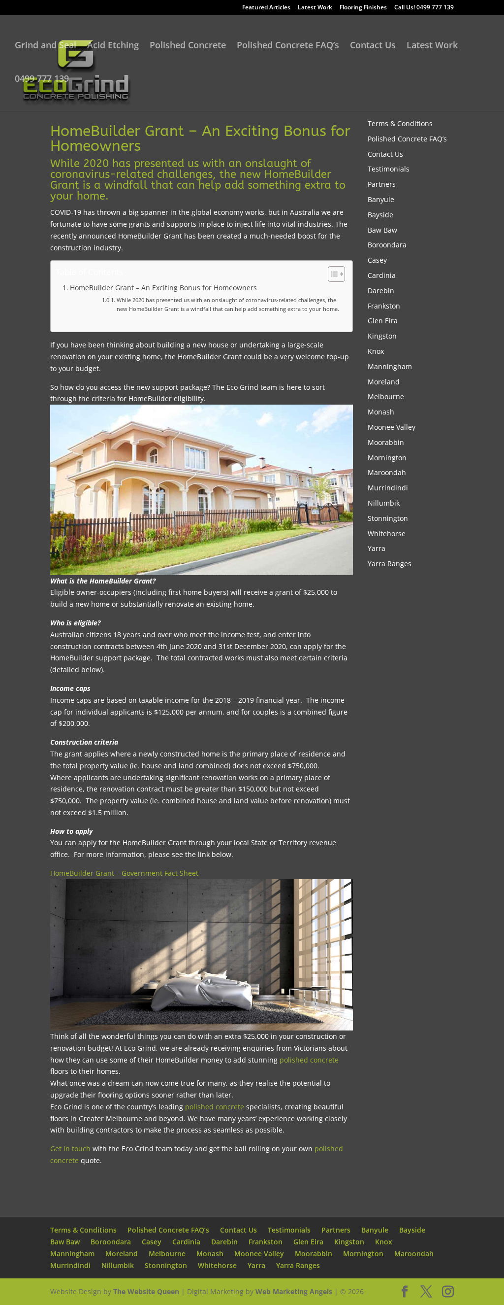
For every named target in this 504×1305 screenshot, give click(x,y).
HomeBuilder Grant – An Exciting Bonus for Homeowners (163, 287)
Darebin (381, 290)
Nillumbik (384, 503)
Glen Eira (383, 320)
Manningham (390, 366)
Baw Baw (382, 230)
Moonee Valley (391, 427)
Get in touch (70, 1148)
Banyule (381, 199)
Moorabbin (386, 442)
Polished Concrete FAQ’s (288, 46)
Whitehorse (387, 533)
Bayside (380, 214)
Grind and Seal (45, 46)
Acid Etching (113, 46)
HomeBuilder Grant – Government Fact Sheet (124, 873)
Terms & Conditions (400, 123)
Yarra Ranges (389, 563)
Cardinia (382, 275)
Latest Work (315, 7)
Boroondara (387, 244)
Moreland (384, 381)
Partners (382, 184)
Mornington (387, 457)
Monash (381, 411)
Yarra (376, 548)
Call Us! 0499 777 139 (424, 7)
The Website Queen (146, 1291)
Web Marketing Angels (293, 1291)
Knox (376, 351)
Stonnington (388, 518)
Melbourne (386, 396)
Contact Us (373, 46)
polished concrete (309, 1060)
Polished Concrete (188, 46)
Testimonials (389, 168)
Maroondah (387, 472)
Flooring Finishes (363, 7)
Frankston (384, 305)
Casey (377, 260)
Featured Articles (266, 7)
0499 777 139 (42, 79)
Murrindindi (388, 487)
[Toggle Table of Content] (331, 274)
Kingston (382, 336)
